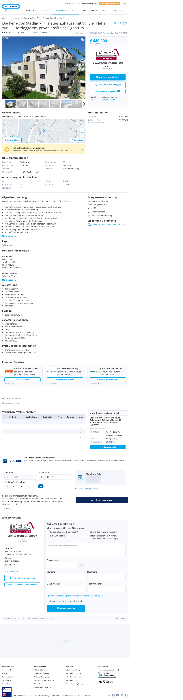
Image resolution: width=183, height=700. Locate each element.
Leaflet (5, 137)
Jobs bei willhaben (8, 670)
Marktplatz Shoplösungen (75, 684)
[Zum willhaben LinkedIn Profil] (122, 695)
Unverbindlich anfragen (101, 500)
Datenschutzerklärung (42, 687)
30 (34, 486)
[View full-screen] (82, 39)
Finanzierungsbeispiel (87, 489)
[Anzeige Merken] (115, 23)
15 (14, 486)
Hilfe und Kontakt (40, 670)
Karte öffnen (78, 140)
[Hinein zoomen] (82, 130)
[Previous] (5, 68)
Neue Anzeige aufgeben (110, 3)
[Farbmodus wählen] (124, 3)
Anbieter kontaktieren (109, 77)
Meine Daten (39, 684)
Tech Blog (6, 684)
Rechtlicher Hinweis (10, 398)
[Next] (82, 68)
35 (41, 486)
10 (7, 486)
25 (27, 486)
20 (21, 486)
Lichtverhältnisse (13, 140)
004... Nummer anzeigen (109, 84)
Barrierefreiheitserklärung (44, 680)
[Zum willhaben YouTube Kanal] (117, 695)
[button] (43, 149)
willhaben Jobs (71, 680)
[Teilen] (120, 23)
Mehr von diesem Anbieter (107, 91)
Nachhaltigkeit (7, 677)
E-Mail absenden (67, 608)
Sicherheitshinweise (41, 673)
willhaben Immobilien (74, 673)
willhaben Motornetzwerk (75, 677)
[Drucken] (126, 23)
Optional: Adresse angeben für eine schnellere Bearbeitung (73, 595)
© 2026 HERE (13, 137)
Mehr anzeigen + (9, 236)
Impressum (55, 696)
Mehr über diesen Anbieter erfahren (22, 584)
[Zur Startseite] (11, 8)
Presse (4, 673)
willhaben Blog (7, 680)
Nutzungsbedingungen (42, 677)
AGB (30, 696)
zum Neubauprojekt (108, 447)
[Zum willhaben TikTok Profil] (113, 695)
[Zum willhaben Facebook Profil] (126, 695)
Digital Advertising (73, 670)
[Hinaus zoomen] (82, 135)
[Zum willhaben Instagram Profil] (109, 695)
